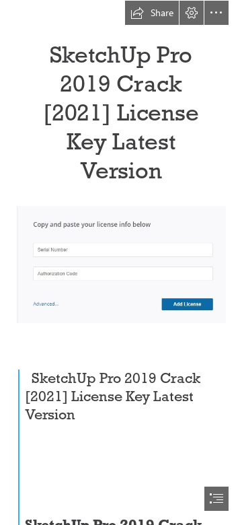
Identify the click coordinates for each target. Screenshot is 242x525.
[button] (152, 13)
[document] (121, 262)
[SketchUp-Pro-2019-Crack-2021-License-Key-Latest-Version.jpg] (121, 263)
